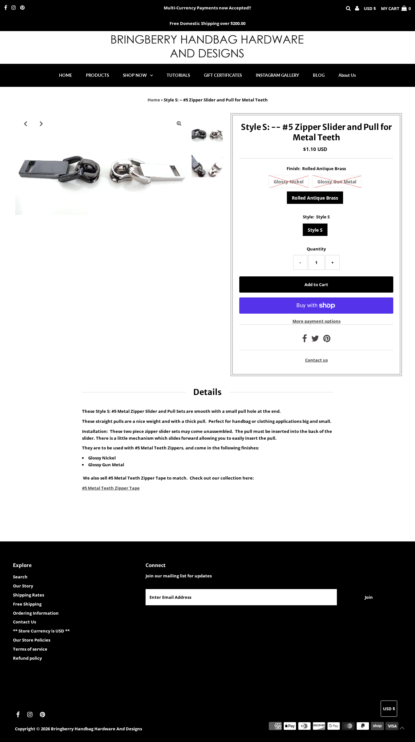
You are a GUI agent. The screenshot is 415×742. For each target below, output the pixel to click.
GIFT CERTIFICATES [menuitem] (223, 75)
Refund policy (27, 658)
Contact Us (24, 622)
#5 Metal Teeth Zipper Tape (111, 488)
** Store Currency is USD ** (41, 631)
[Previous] (25, 123)
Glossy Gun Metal (336, 182)
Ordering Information (36, 613)
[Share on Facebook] (304, 340)
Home (154, 100)
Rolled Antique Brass (315, 198)
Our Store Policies (31, 640)
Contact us (316, 360)
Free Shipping (27, 604)
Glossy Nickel (288, 182)
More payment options (316, 321)
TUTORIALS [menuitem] (178, 75)
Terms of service (30, 649)
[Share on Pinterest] (326, 340)
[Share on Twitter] (315, 340)
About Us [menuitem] (347, 75)
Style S (315, 230)
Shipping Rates (28, 595)
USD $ (370, 8)
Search (20, 577)
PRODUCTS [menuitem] (97, 75)
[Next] (41, 123)
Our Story (23, 586)
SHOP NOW (135, 75)
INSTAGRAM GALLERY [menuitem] (277, 75)
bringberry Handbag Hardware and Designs (96, 729)
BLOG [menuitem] (319, 75)
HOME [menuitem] (65, 75)
